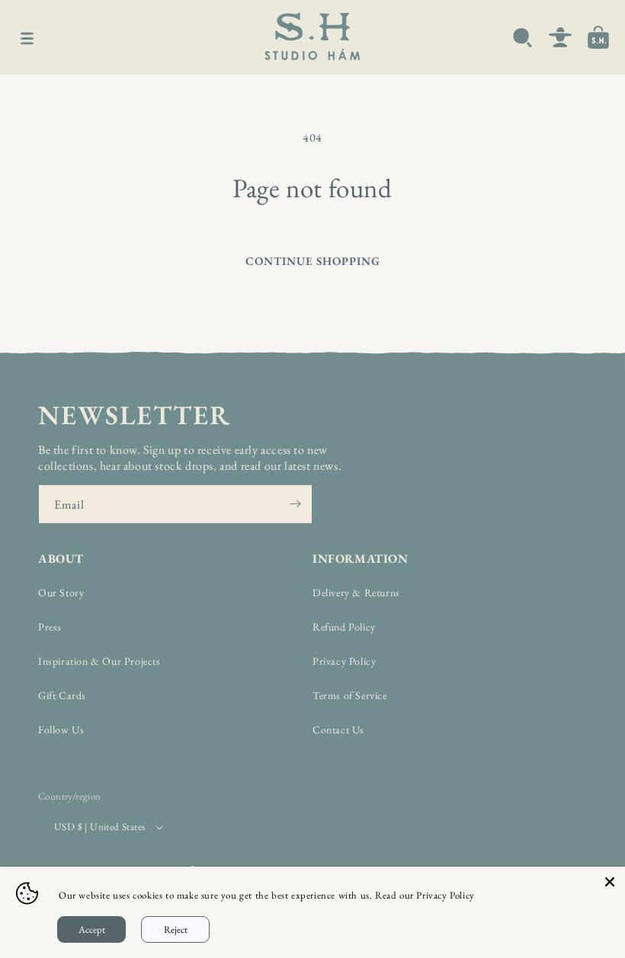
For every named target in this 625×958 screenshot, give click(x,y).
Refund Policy (344, 627)
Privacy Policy (344, 661)
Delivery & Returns (356, 592)
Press (50, 627)
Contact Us (338, 729)
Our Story (61, 592)
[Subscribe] (295, 504)
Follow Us (61, 729)
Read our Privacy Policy (425, 895)
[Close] (609, 881)
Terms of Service (349, 695)
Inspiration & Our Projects (99, 661)
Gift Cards (62, 695)
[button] (26, 37)
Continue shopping (312, 261)
